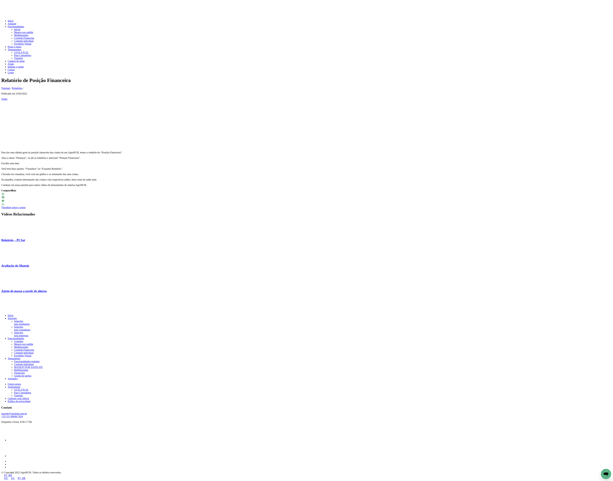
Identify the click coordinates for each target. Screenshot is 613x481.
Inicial (17, 29)
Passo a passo (14, 46)
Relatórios (17, 88)
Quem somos (14, 384)
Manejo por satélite (23, 32)
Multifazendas (21, 35)
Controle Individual (24, 364)
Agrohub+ (13, 378)
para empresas (21, 334)
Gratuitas (18, 341)
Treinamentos (14, 49)
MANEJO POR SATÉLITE (28, 367)
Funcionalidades (16, 26)
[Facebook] (306, 197)
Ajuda (11, 64)
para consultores (22, 328)
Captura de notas (16, 61)
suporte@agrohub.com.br (14, 413)
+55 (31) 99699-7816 (12, 416)
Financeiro (19, 373)
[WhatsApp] (306, 204)
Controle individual (24, 41)
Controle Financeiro (24, 38)
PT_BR (8, 475)
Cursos (11, 69)
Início (10, 20)
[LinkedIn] (306, 193)
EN (6, 478)
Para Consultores (22, 55)
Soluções (12, 318)
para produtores (22, 322)
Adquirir (12, 23)
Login (11, 72)
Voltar (4, 99)
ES (13, 478)
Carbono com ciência (18, 398)
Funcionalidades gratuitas (27, 361)
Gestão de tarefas (22, 375)
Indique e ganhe (16, 66)
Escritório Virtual (22, 43)
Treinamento (14, 358)
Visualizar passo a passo (13, 207)
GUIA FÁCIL (21, 52)
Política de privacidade (19, 401)
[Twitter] (306, 201)
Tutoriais (18, 58)
